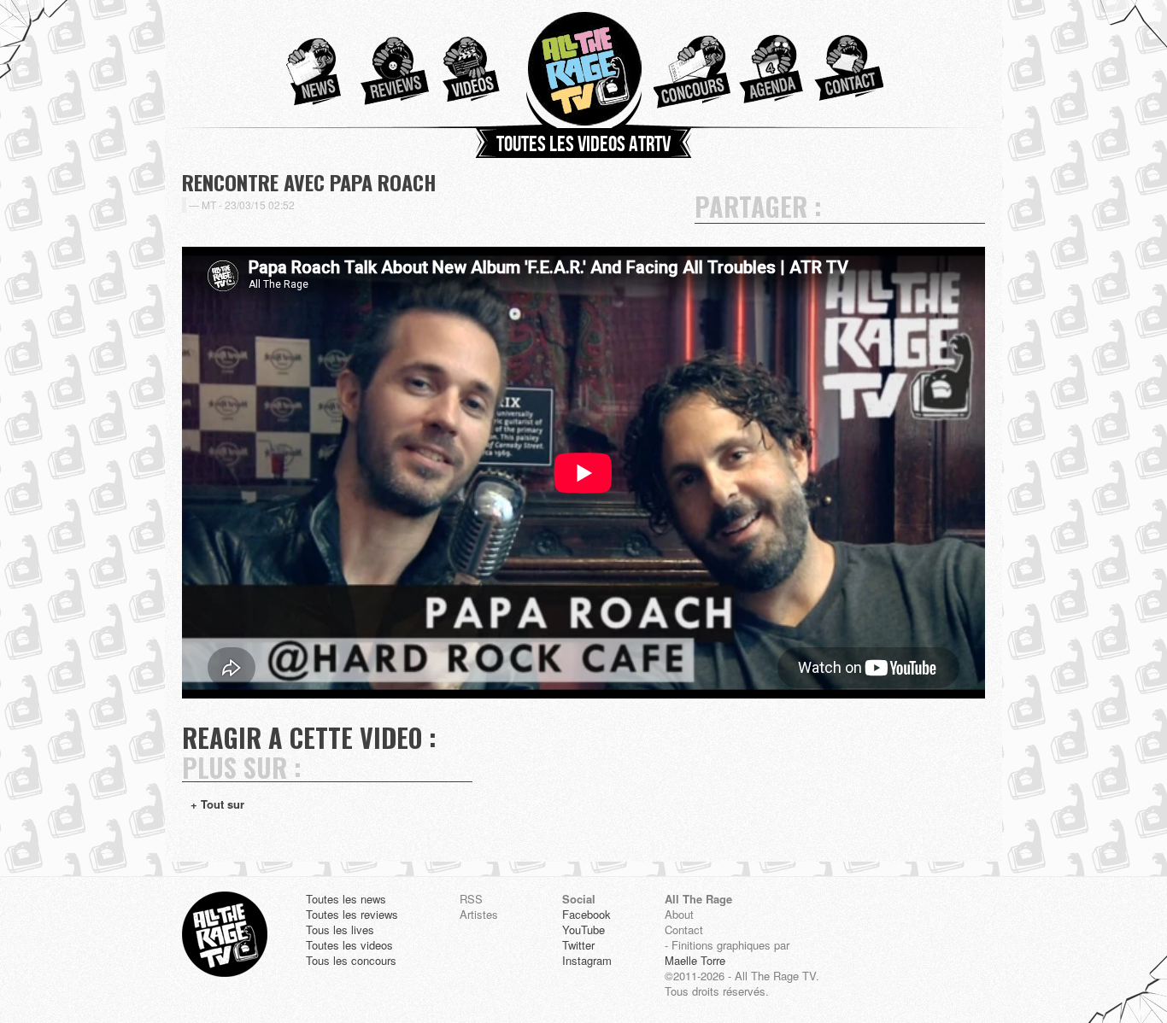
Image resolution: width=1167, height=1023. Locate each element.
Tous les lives (340, 930)
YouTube (583, 930)
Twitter (578, 945)
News (305, 64)
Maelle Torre (695, 960)
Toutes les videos (349, 945)
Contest (692, 64)
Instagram (587, 960)
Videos (475, 64)
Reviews (390, 64)
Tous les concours (351, 960)
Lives (768, 64)
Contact (845, 64)
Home (583, 64)
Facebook (586, 914)
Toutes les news (346, 899)
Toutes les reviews (352, 914)
